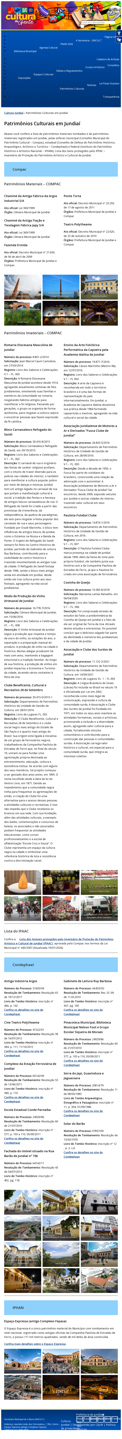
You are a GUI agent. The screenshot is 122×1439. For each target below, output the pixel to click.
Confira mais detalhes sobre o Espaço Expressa (35, 1344)
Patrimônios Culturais (72, 88)
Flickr (108, 1418)
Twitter (115, 1418)
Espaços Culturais (43, 74)
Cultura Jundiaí (14, 113)
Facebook (87, 1418)
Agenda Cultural (48, 47)
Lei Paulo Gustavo (109, 83)
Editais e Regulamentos (69, 70)
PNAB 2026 (66, 44)
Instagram (94, 1418)
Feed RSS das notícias (80, 1420)
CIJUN (99, 1424)
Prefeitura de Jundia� (90, 1414)
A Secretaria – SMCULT (89, 40)
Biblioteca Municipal (25, 51)
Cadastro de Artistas (108, 59)
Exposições (24, 78)
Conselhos (113, 65)
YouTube (101, 1418)
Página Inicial (112, 37)
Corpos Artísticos (95, 67)
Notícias (91, 85)
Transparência (111, 96)
